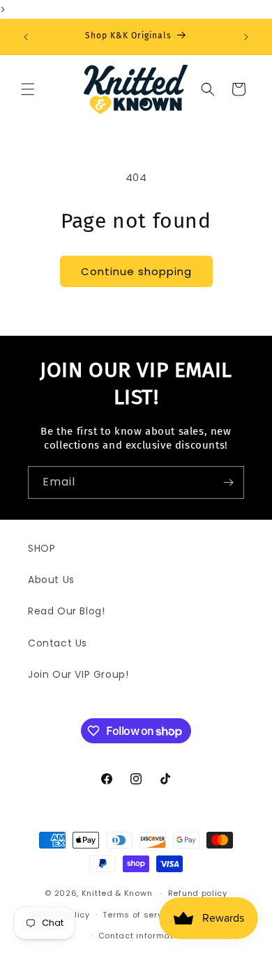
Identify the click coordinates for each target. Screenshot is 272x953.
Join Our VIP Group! (78, 674)
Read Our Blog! (66, 611)
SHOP (41, 548)
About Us (51, 580)
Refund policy (197, 893)
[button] (28, 89)
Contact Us (57, 643)
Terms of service (139, 914)
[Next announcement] (246, 37)
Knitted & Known (117, 893)
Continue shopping (136, 271)
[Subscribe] (228, 482)
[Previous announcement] (25, 37)
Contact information (142, 935)
